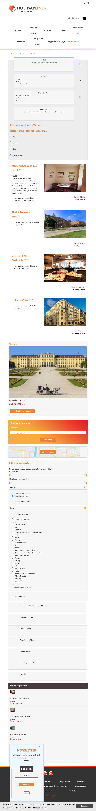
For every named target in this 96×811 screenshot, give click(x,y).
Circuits (63, 30)
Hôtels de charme (33, 30)
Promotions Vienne (32, 54)
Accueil (18, 30)
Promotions (73, 41)
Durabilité (72, 791)
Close (27, 793)
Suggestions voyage (56, 41)
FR (88, 3)
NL (84, 3)
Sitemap (64, 786)
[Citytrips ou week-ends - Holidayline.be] (41, 9)
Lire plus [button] (44, 808)
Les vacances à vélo (78, 30)
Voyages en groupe (38, 41)
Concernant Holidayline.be (49, 786)
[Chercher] (84, 18)
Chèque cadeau (64, 782)
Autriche (22, 54)
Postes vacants (80, 786)
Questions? (48, 782)
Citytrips (48, 30)
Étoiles (15, 143)
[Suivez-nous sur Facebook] (45, 773)
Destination (14, 428)
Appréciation (17, 155)
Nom (14, 149)
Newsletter (80, 782)
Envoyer (26, 784)
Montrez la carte (48, 452)
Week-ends (20, 41)
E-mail (26, 776)
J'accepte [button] (85, 806)
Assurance (48, 791)
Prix (14, 137)
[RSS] (54, 795)
